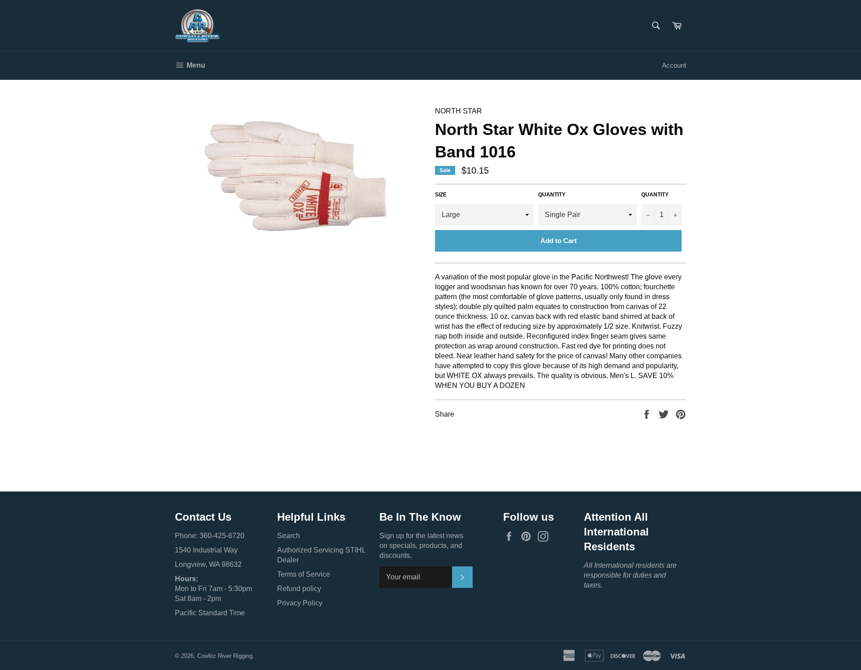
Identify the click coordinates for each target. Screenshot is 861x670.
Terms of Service (303, 574)
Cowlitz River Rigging (224, 656)
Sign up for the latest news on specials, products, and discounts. (421, 545)
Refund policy (299, 588)
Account (674, 65)
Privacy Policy (299, 603)
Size (441, 194)
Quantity (551, 194)
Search (288, 535)
